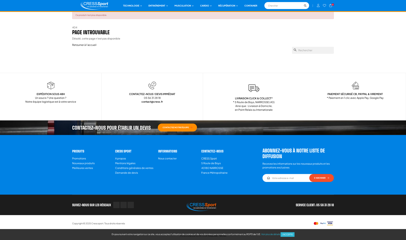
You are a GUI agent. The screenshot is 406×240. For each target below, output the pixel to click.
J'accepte (287, 234)
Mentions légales (125, 163)
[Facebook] (116, 205)
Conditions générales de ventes (134, 168)
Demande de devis (126, 172)
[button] (177, 128)
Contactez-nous (212, 151)
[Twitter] (123, 205)
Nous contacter (167, 158)
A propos (120, 158)
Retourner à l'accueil (84, 44)
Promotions (79, 158)
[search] (305, 5)
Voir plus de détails (270, 234)
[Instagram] (131, 205)
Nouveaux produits (83, 163)
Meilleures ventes (82, 168)
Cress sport (97, 223)
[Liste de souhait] (324, 5)
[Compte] (318, 5)
